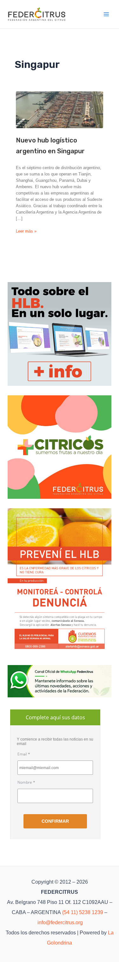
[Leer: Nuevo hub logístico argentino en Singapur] (59, 109)
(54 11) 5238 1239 (82, 912)
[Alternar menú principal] (106, 14)
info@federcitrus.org (60, 922)
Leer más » (26, 231)
